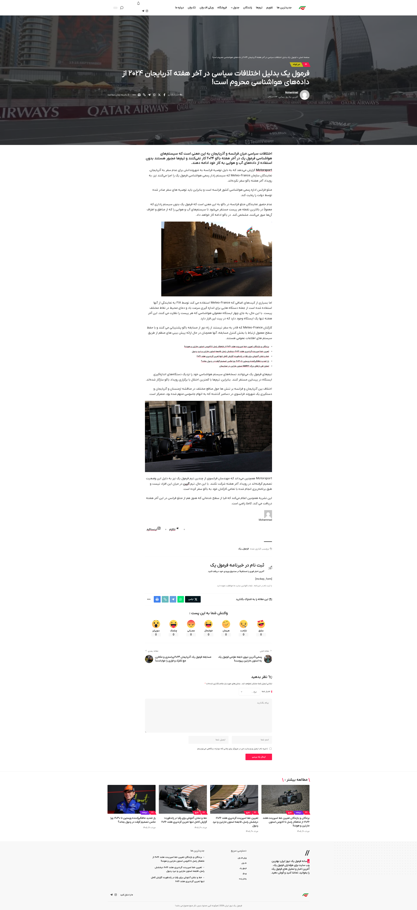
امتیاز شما (266, 692)
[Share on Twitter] (159, 94)
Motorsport (264, 170)
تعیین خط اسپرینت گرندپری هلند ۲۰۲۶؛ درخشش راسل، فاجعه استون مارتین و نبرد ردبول (230, 351)
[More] (134, 94)
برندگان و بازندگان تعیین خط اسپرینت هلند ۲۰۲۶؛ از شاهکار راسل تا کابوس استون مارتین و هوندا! (226, 346)
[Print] (139, 94)
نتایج (290, 813)
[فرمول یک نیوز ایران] (305, 895)
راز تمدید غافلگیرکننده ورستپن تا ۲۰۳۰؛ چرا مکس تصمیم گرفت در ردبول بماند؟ (235, 361)
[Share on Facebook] (164, 94)
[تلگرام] (143, 11)
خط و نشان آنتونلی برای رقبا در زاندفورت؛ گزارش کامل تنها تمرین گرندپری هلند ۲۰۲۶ (233, 356)
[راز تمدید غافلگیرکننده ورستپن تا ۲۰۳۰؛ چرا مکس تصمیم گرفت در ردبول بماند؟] (132, 799)
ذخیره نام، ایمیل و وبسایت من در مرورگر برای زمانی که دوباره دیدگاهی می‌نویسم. (232, 748)
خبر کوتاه (296, 64)
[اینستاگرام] (147, 11)
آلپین (186, 484)
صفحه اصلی (304, 57)
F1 (306, 64)
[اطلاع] (138, 4)
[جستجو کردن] (122, 8)
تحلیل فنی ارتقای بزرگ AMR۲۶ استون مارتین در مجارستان (244, 366)
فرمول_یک (243, 548)
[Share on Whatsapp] (154, 94)
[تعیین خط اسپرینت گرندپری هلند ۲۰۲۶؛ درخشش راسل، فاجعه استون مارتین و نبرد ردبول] (234, 799)
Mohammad (291, 92)
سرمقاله (298, 813)
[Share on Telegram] (149, 94)
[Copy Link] (144, 94)
